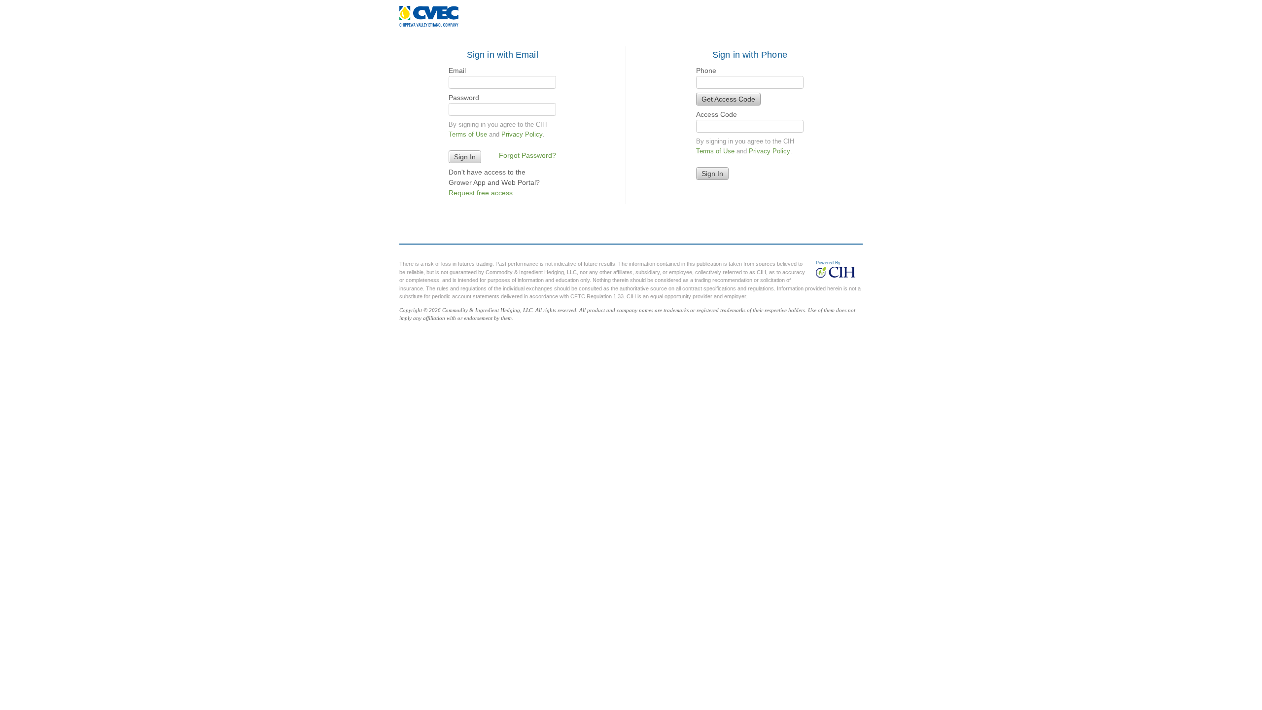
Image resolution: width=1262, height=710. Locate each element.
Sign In (712, 174)
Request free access (481, 193)
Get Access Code (728, 99)
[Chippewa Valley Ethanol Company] (428, 16)
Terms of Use (468, 134)
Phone (706, 70)
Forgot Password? (527, 155)
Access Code (716, 114)
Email (457, 70)
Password (464, 98)
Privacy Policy (522, 134)
